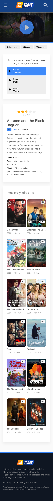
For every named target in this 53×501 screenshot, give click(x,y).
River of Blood (33, 269)
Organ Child (12, 230)
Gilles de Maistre (22, 168)
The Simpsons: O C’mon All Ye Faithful (16, 389)
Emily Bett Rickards (21, 172)
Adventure (18, 161)
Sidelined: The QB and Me (36, 230)
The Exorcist (13, 429)
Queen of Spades (35, 429)
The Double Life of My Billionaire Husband (16, 309)
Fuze (9, 349)
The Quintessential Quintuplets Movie (16, 269)
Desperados (32, 309)
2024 (14, 165)
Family (26, 161)
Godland (31, 349)
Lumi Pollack (36, 172)
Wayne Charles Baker (16, 174)
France (18, 157)
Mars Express (33, 389)
